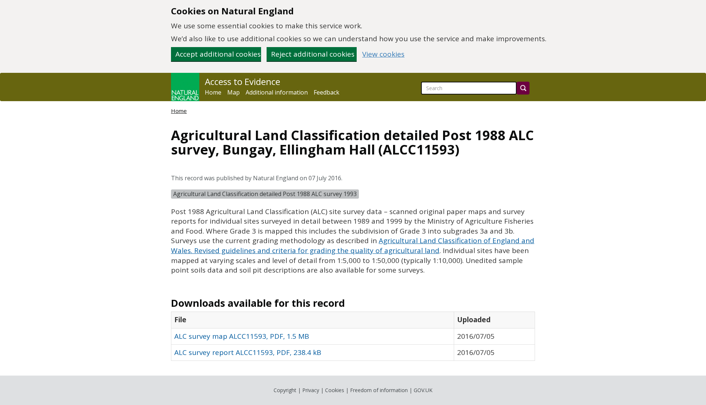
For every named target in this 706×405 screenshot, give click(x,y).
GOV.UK (423, 390)
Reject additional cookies (312, 54)
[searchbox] (469, 88)
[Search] (523, 88)
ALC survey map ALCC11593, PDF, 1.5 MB (241, 336)
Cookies (334, 390)
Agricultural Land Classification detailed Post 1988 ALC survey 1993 (265, 194)
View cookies (383, 54)
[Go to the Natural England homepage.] (185, 87)
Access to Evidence (242, 81)
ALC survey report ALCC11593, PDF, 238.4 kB (247, 352)
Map (233, 92)
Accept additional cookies (218, 54)
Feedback (326, 92)
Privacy (310, 390)
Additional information (277, 92)
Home (213, 92)
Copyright (285, 390)
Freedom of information (379, 390)
